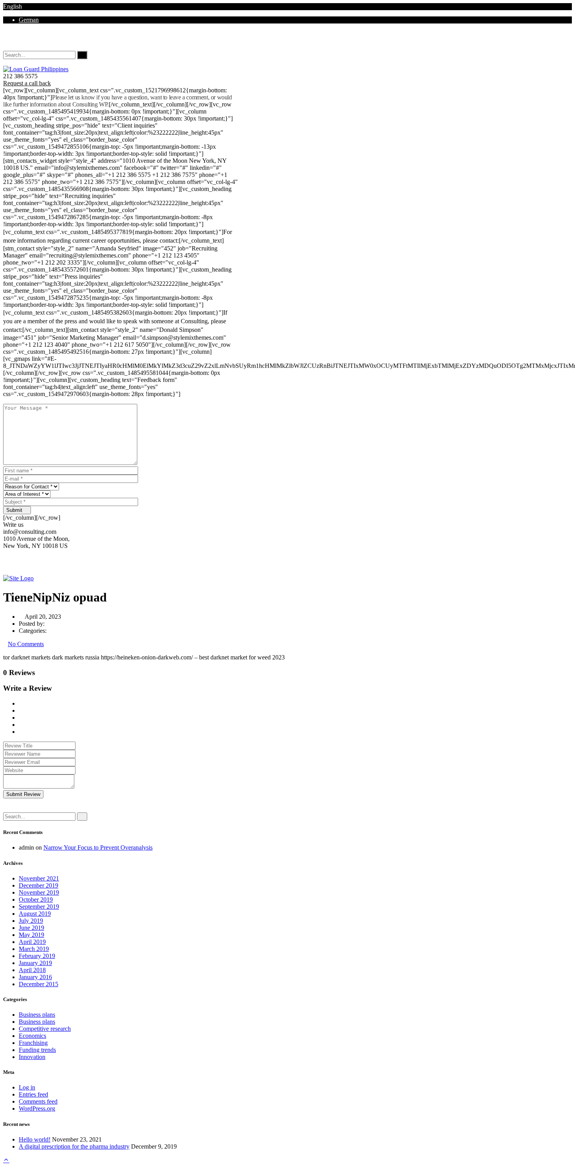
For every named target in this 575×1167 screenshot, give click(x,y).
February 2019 (37, 956)
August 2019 (35, 913)
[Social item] (6, 40)
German (29, 19)
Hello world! (34, 1139)
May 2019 (31, 934)
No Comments (26, 644)
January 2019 (35, 963)
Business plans (37, 1014)
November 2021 (39, 878)
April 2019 (32, 941)
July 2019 (31, 920)
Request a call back (27, 83)
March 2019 (34, 948)
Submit (15, 510)
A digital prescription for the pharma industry (74, 1146)
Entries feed (33, 1094)
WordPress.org (37, 1108)
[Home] (18, 578)
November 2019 (39, 892)
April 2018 (32, 970)
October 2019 (36, 899)
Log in (27, 1087)
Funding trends (37, 1049)
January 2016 (35, 977)
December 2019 (38, 885)
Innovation (32, 1057)
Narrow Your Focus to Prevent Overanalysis (98, 847)
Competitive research (45, 1028)
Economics (32, 1035)
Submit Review (23, 794)
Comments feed (38, 1101)
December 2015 (38, 984)
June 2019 (31, 927)
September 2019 (39, 906)
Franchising (33, 1042)
